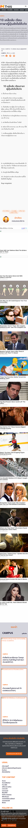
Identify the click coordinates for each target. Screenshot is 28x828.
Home (2, 49)
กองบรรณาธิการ (18, 221)
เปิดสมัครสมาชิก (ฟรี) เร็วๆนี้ (14, 754)
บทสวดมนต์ (5, 791)
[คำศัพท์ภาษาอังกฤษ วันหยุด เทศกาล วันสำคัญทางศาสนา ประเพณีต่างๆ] (14, 645)
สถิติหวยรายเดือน (6, 787)
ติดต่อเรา (4, 770)
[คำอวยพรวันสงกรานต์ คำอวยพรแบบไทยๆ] (14, 676)
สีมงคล (4, 803)
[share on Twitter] (10, 56)
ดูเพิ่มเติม (24, 633)
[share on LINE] (14, 56)
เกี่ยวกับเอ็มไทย (6, 772)
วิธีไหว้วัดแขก (5, 797)
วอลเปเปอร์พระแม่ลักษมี (8, 799)
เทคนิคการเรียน (13, 213)
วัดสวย (4, 781)
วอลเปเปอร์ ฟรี (6, 801)
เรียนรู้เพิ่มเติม (11, 825)
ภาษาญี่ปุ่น (14, 211)
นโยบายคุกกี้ (5, 766)
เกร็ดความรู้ (21, 211)
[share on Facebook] (7, 56)
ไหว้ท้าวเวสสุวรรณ (7, 795)
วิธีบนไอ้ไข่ (4, 793)
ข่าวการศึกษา (6, 211)
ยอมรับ (4, 825)
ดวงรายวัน (5, 789)
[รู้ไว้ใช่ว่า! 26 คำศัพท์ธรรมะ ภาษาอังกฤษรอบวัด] (14, 706)
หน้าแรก (4, 10)
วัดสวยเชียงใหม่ (6, 783)
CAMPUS (2, 16)
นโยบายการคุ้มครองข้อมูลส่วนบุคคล (11, 768)
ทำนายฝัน (9, 10)
